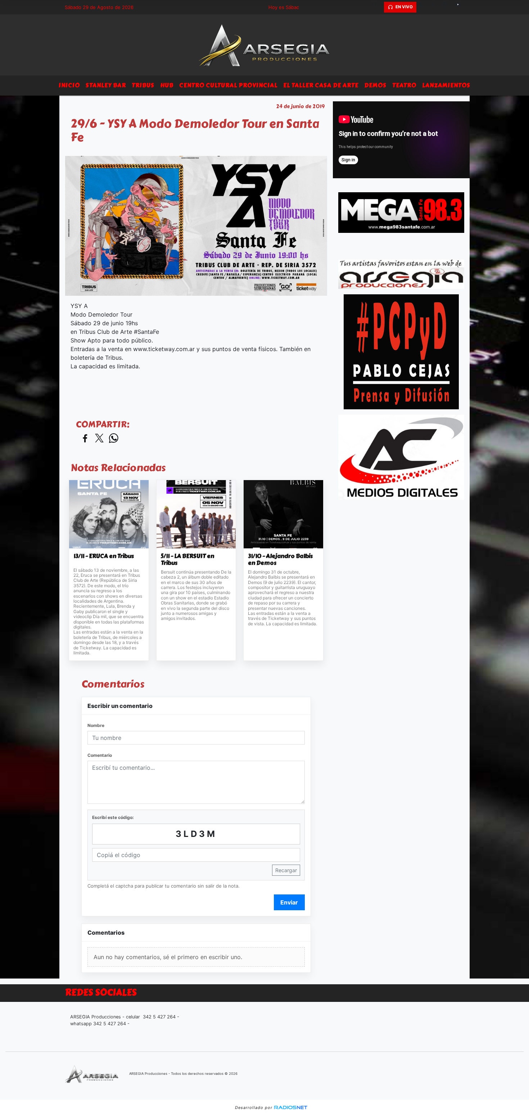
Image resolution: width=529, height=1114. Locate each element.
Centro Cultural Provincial (228, 85)
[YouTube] (461, 7)
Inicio (69, 85)
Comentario (99, 755)
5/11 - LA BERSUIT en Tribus (187, 560)
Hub (166, 85)
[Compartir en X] (99, 439)
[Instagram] (448, 7)
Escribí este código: (113, 817)
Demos (375, 85)
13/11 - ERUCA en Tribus (103, 556)
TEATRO (404, 85)
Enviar (289, 902)
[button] (377, 7)
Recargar (286, 870)
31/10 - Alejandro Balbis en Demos (280, 560)
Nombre (95, 725)
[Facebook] (435, 7)
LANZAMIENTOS (446, 85)
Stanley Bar (106, 85)
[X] (423, 7)
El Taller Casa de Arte (320, 85)
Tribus (143, 85)
